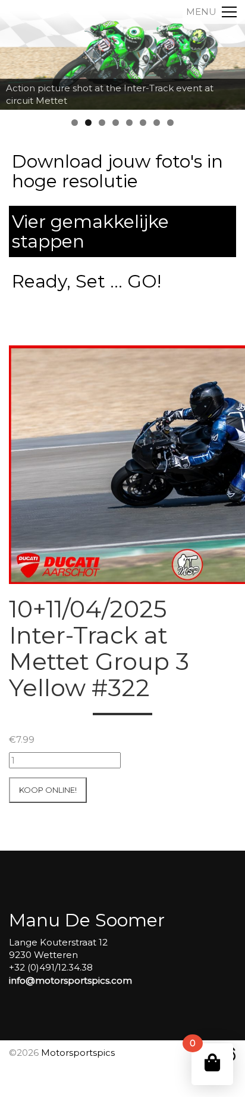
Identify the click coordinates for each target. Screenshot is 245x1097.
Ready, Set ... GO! (86, 281)
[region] (122, 55)
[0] (212, 1063)
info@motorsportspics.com (70, 980)
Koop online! (48, 790)
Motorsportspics (78, 1052)
